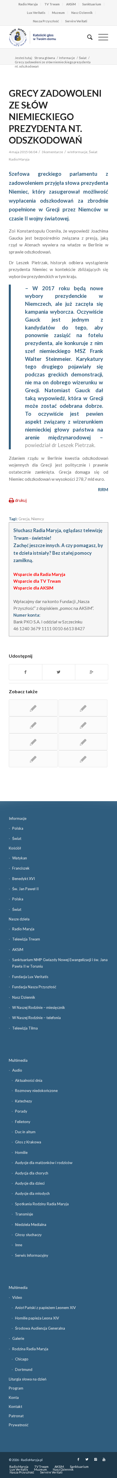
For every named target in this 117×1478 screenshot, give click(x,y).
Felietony (22, 1121)
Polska (17, 828)
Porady (21, 1111)
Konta (14, 1397)
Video (17, 1297)
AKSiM (71, 4)
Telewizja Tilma (25, 1028)
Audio (17, 1070)
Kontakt (15, 1406)
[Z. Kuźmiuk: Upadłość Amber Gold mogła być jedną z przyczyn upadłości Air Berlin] (82, 758)
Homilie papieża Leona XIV (37, 1318)
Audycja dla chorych (31, 1173)
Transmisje (24, 1214)
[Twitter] (87, 1459)
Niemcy (37, 519)
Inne (18, 1245)
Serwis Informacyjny (31, 1255)
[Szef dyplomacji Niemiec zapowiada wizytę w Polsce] (33, 741)
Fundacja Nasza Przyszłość (34, 987)
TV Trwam (52, 4)
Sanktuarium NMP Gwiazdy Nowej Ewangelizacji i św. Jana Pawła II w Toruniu (60, 962)
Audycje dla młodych (32, 1193)
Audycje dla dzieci (30, 1183)
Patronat (16, 1416)
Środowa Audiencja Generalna (40, 1328)
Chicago (21, 1359)
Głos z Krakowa (28, 1142)
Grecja (24, 519)
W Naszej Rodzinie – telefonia (36, 1017)
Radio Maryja (28, 4)
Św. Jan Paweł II (25, 889)
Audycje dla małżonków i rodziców (43, 1162)
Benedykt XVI (23, 878)
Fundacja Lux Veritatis (30, 976)
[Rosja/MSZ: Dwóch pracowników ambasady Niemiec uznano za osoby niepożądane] (82, 741)
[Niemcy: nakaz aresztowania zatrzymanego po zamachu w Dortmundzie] (82, 707)
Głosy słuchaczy (28, 1234)
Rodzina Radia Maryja (30, 1349)
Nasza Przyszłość (46, 21)
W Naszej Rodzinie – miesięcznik (38, 1007)
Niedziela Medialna (30, 1224)
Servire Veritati (76, 21)
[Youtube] (104, 1459)
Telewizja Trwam (26, 939)
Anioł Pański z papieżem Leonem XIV (45, 1307)
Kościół (15, 848)
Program (16, 1388)
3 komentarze (52, 152)
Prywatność (18, 1425)
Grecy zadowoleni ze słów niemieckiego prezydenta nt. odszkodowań (55, 117)
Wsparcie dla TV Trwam (37, 581)
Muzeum (58, 12)
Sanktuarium (91, 4)
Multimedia (18, 1060)
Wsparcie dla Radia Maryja (39, 574)
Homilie (21, 1152)
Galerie (18, 1338)
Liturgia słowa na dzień (27, 1379)
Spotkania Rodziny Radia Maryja (42, 1204)
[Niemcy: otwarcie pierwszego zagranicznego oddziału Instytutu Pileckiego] (82, 724)
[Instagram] (95, 1459)
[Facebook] (78, 1459)
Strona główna (44, 58)
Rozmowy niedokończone (36, 1090)
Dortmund (23, 1369)
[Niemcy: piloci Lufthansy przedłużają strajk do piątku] (33, 707)
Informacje (67, 58)
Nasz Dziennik (82, 12)
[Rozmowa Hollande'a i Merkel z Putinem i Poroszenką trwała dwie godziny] (33, 758)
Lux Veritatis (36, 12)
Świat (83, 58)
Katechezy (23, 1101)
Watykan (19, 858)
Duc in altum (25, 1132)
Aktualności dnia (28, 1080)
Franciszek (21, 868)
